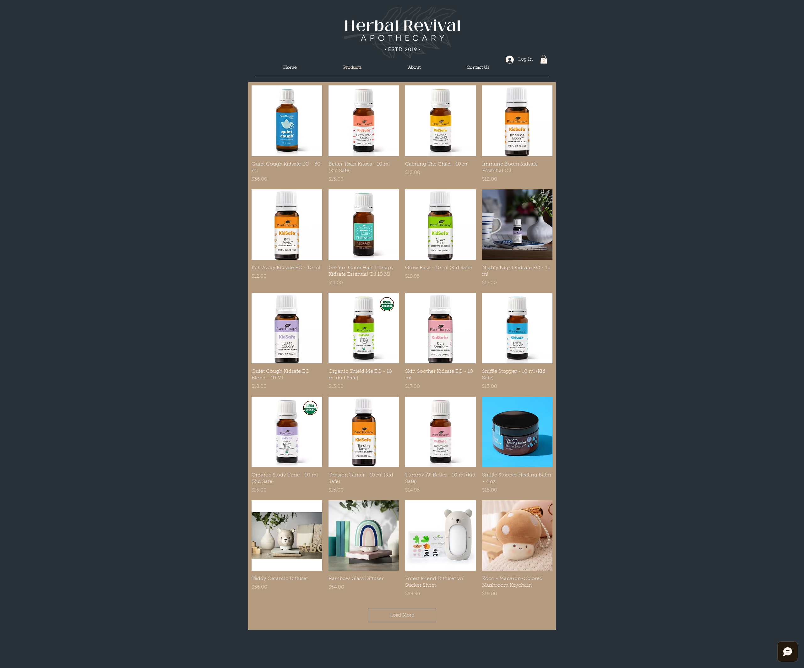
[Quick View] (287, 120)
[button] (543, 59)
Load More (402, 615)
